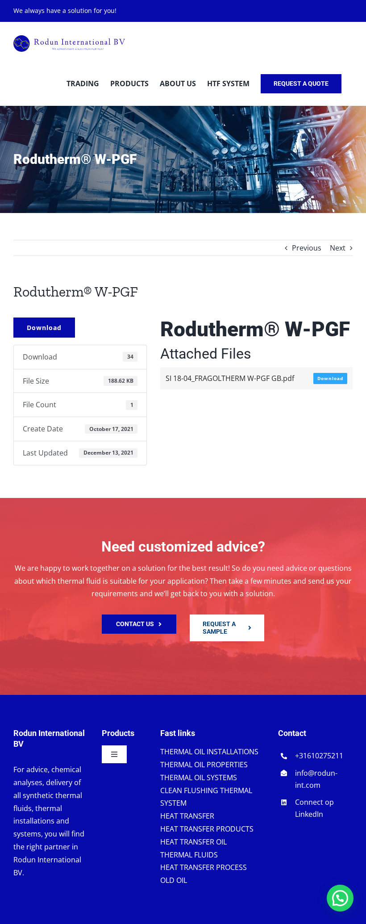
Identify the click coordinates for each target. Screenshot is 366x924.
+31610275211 (319, 756)
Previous (306, 248)
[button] (340, 898)
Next (337, 248)
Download (44, 327)
